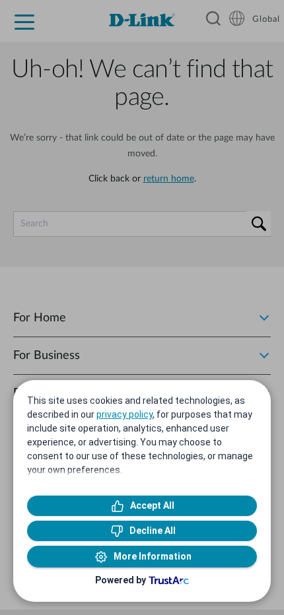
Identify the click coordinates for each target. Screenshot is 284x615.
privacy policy (124, 414)
